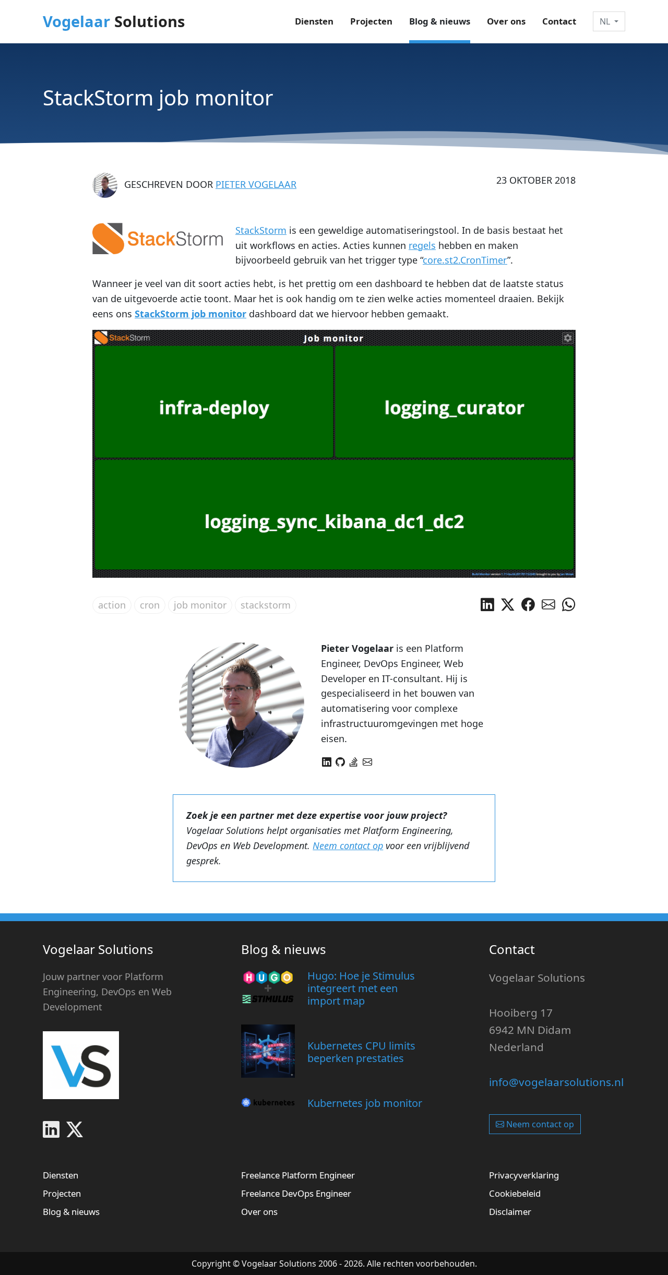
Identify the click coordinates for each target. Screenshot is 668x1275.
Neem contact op (348, 845)
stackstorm (266, 605)
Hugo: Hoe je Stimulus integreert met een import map (361, 988)
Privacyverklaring (524, 1175)
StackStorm (261, 230)
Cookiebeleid (515, 1193)
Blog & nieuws (439, 21)
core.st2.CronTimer (465, 260)
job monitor (200, 605)
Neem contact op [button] (539, 1124)
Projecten (371, 21)
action (112, 605)
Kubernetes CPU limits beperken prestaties (361, 1052)
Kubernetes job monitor (364, 1103)
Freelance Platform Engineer (298, 1175)
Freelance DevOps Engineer (296, 1193)
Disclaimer (510, 1212)
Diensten (314, 21)
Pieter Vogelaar (256, 184)
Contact (559, 21)
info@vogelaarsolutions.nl (556, 1082)
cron (150, 605)
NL (605, 21)
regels (422, 245)
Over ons (506, 21)
